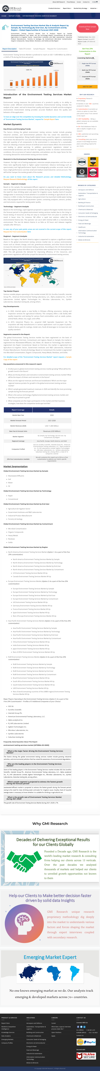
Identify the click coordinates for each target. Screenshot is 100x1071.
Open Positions (56, 1032)
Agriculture (82, 199)
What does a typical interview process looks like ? (61, 1028)
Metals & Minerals (84, 240)
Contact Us (86, 2)
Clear (93, 58)
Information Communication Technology (87, 232)
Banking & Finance (84, 202)
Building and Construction (35, 1032)
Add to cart (87, 87)
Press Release (71, 2)
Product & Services (54, 8)
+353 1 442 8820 (93, 1032)
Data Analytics (6, 1036)
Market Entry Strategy (80, 8)
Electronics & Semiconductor (87, 216)
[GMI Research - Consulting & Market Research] (11, 8)
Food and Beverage (84, 224)
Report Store (67, 8)
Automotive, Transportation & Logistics (88, 194)
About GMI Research (59, 2)
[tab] (37, 751)
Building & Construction (86, 206)
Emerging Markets (7, 1039)
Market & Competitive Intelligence (8, 1028)
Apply (53, 1036)
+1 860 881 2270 (90, 1030)
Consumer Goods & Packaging (88, 213)
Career (79, 2)
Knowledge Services (7, 1032)
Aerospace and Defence (86, 190)
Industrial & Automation (86, 236)
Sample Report (49, 119)
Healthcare (81, 227)
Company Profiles (7, 1043)
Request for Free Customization (15, 232)
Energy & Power (83, 220)
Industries (93, 8)
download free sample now (87, 28)
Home (3, 16)
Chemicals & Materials (85, 209)
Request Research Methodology (15, 179)
